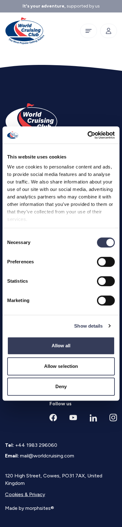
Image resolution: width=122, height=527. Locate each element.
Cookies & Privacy (25, 494)
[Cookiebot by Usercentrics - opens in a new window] (88, 135)
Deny (61, 386)
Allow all (61, 345)
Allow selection (61, 366)
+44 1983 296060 (36, 445)
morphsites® (39, 508)
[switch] (106, 262)
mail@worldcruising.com (47, 456)
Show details (88, 326)
